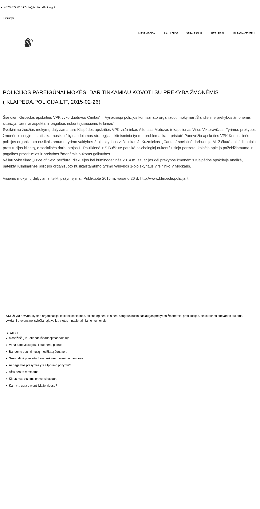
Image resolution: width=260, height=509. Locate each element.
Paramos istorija (207, 413)
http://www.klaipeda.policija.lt (164, 178)
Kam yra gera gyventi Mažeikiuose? (33, 385)
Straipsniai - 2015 (30, 81)
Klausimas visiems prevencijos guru (33, 378)
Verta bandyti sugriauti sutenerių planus (35, 344)
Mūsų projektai (142, 428)
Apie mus (138, 406)
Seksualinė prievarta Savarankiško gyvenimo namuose (46, 358)
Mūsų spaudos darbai (81, 421)
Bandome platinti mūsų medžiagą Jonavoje (38, 351)
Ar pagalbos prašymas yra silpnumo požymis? (40, 365)
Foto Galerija (76, 406)
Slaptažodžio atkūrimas (212, 428)
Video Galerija (76, 413)
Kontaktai (138, 413)
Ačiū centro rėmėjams (23, 372)
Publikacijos (75, 428)
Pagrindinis (9, 81)
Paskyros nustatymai (210, 421)
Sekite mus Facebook (23, 500)
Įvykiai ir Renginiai (144, 421)
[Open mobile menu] (3, 61)
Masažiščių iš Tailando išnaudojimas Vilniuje (39, 338)
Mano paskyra (206, 406)
